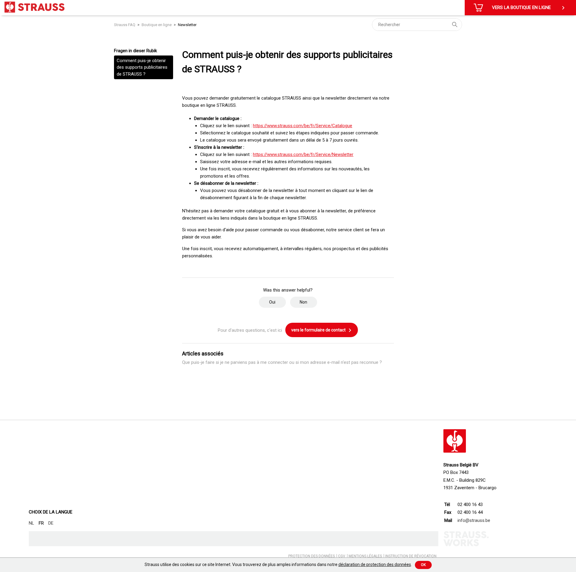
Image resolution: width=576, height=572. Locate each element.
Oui (272, 302)
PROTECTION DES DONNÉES (311, 556)
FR (41, 523)
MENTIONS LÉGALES (365, 556)
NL (31, 523)
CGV (341, 556)
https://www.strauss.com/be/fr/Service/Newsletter (303, 154)
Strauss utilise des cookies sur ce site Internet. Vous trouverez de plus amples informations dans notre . (278, 564)
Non (303, 302)
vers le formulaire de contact (318, 330)
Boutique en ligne (157, 24)
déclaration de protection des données (374, 564)
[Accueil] (34, 7)
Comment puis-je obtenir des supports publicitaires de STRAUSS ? (142, 67)
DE (50, 523)
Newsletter (187, 24)
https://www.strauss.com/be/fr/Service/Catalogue (302, 125)
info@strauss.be (474, 520)
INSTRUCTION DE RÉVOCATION (410, 556)
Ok (423, 565)
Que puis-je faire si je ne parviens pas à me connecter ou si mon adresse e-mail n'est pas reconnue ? (282, 362)
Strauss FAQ (125, 24)
